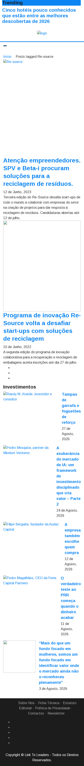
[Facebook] (13, 722)
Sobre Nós (26, 703)
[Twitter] (13, 732)
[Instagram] (13, 737)
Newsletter (56, 713)
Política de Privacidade (52, 708)
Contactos (36, 713)
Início (7, 56)
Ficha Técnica (48, 703)
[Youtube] (13, 743)
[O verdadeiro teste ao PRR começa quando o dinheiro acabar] (30, 580)
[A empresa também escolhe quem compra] (32, 527)
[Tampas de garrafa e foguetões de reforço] (30, 397)
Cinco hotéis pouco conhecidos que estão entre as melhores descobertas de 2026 (39, 15)
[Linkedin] (13, 727)
